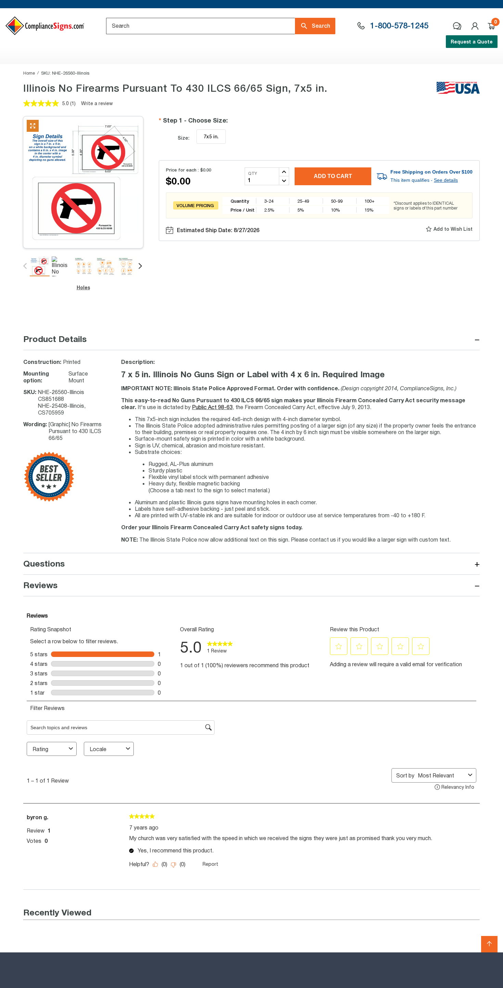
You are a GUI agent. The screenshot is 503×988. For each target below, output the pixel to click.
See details (446, 180)
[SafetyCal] (49, 500)
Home (29, 73)
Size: (184, 138)
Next (141, 266)
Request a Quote (472, 42)
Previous (25, 266)
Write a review (97, 103)
